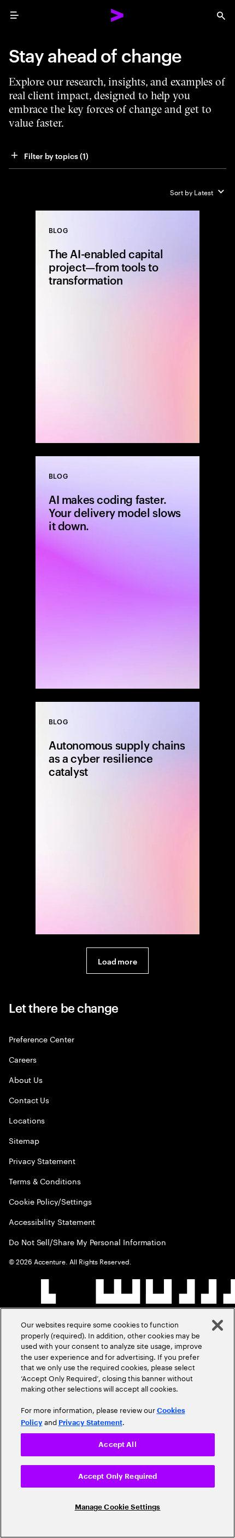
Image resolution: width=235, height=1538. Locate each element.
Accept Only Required (117, 1476)
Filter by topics (56, 155)
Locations (27, 1120)
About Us (25, 1079)
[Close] (217, 1325)
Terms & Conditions (45, 1181)
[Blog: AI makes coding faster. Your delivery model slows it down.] (117, 572)
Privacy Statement (42, 1160)
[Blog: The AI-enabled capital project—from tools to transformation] (117, 327)
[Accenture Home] (117, 15)
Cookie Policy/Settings (50, 1201)
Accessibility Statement (52, 1221)
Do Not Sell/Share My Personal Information (87, 1241)
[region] (117, 1423)
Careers (23, 1059)
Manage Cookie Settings (118, 1507)
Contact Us (29, 1099)
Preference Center (41, 1039)
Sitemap (24, 1140)
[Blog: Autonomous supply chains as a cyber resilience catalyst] (117, 818)
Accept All (117, 1444)
